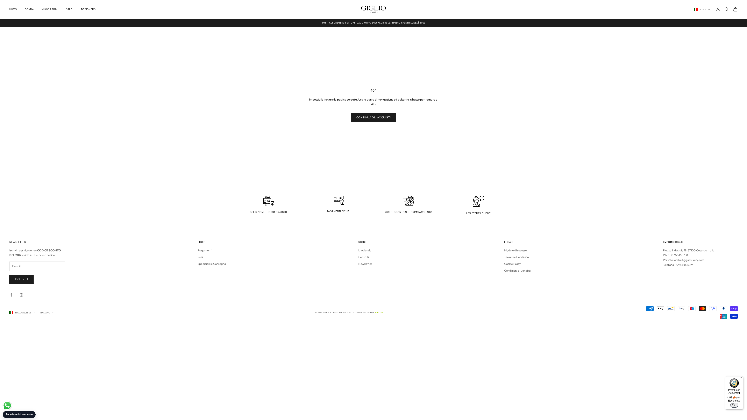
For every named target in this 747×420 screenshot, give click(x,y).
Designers (88, 9)
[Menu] (740, 378)
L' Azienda (365, 250)
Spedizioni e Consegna (212, 264)
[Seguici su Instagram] (21, 295)
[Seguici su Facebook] (11, 295)
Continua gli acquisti (373, 117)
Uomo (13, 9)
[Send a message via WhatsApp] (7, 405)
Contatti (363, 257)
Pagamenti (205, 250)
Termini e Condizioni (516, 257)
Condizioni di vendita (517, 270)
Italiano (45, 313)
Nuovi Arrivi (49, 9)
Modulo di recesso (515, 250)
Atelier (379, 312)
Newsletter (365, 264)
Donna (29, 9)
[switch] (734, 405)
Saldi (69, 9)
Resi (200, 257)
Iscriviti (21, 279)
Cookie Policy (512, 264)
